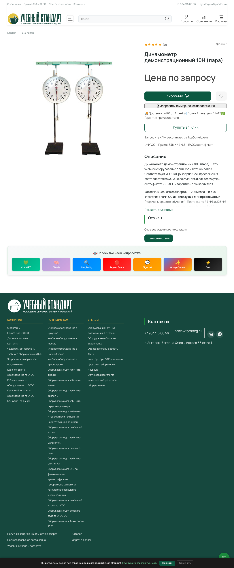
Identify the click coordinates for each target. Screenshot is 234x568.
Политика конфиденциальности (139, 563)
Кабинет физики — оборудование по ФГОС (20, 372)
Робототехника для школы (63, 421)
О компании (14, 4)
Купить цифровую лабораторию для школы (62, 482)
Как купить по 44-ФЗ (18, 401)
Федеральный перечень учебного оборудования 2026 (24, 351)
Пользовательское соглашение (26, 540)
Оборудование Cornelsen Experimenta (102, 341)
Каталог (77, 533)
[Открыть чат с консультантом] (224, 558)
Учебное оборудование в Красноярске (62, 361)
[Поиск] (167, 18)
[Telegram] (219, 334)
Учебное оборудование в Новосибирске (62, 351)
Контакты (79, 4)
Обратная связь (81, 540)
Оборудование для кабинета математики (64, 440)
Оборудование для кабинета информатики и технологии (64, 414)
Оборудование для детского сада (64, 450)
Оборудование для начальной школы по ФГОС (65, 502)
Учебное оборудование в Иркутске (62, 330)
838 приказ (28, 32)
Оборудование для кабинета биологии (64, 393)
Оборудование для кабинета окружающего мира (64, 403)
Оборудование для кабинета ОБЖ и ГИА (64, 461)
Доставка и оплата (60, 4)
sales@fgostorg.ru (188, 331)
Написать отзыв (159, 238)
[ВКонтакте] (211, 334)
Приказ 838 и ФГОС (35, 4)
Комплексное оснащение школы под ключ (62, 492)
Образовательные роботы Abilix (103, 351)
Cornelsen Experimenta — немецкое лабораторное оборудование (102, 380)
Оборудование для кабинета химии (64, 382)
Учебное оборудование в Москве (62, 341)
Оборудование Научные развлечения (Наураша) (102, 330)
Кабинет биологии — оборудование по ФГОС (20, 393)
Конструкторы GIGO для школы (105, 359)
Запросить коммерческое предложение (187, 106)
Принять (167, 563)
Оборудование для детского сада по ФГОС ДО (64, 513)
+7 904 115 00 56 (186, 4)
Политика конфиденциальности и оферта (32, 533)
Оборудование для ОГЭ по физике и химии (63, 471)
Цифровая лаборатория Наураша (101, 367)
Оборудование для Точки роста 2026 (66, 523)
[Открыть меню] (70, 18)
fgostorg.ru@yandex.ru (213, 4)
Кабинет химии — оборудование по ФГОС (20, 382)
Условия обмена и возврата (24, 546)
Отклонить (185, 563)
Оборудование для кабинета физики (64, 372)
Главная (11, 32)
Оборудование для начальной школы (65, 429)
